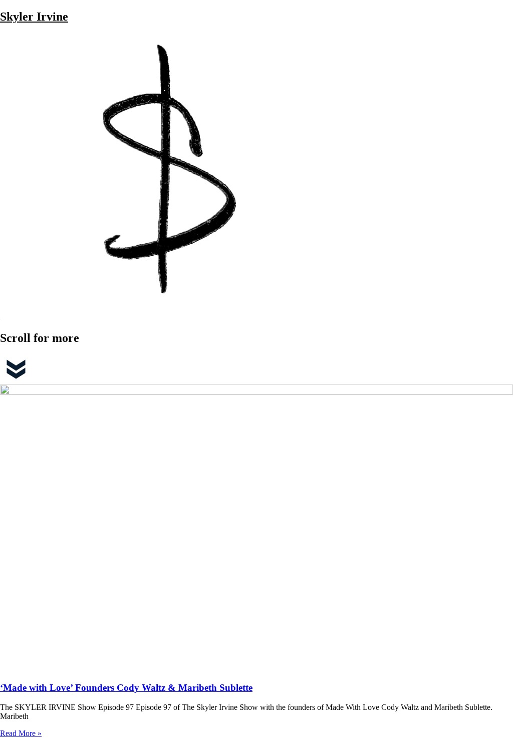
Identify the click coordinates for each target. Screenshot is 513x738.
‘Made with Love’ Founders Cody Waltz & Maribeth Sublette (126, 687)
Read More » (21, 733)
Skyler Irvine (34, 16)
